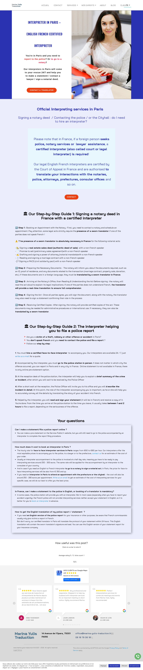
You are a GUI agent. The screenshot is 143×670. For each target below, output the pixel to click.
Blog (113, 5)
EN (127, 5)
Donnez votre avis (70, 579)
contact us (96, 453)
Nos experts (88, 5)
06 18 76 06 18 (83, 637)
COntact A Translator (41, 90)
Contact (58, 5)
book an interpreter (40, 501)
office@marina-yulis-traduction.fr (93, 633)
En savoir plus (134, 666)
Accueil (45, 5)
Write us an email (60, 477)
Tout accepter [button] (114, 666)
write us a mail (22, 356)
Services (71, 5)
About (103, 5)
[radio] (65, 551)
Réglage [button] (103, 666)
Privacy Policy (114, 648)
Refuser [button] (124, 666)
